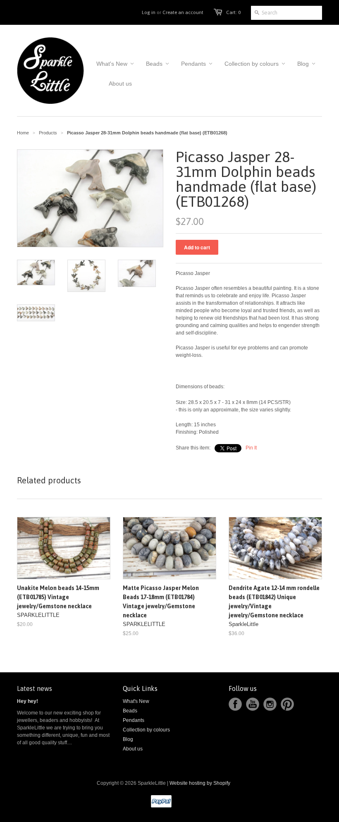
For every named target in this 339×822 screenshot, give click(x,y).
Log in (148, 12)
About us (133, 749)
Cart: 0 (233, 12)
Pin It (251, 448)
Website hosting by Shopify (200, 783)
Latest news (34, 688)
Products (48, 132)
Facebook (235, 704)
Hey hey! (27, 701)
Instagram (270, 704)
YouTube (252, 704)
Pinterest (287, 704)
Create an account (182, 12)
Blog (128, 739)
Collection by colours (146, 730)
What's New (136, 701)
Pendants (133, 720)
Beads (130, 711)
